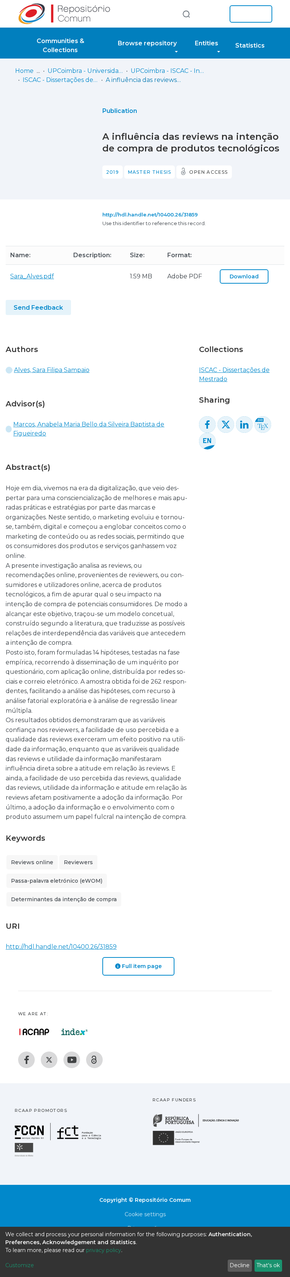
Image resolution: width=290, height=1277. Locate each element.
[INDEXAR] (74, 1031)
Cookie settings (145, 1214)
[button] (212, 14)
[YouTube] (71, 1060)
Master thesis (149, 172)
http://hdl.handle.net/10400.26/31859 (150, 215)
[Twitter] (49, 1060)
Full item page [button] (141, 966)
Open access (208, 172)
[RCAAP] (94, 1060)
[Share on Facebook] (207, 424)
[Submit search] (186, 14)
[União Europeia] (180, 1144)
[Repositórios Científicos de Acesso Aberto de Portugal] (34, 1031)
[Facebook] (26, 1060)
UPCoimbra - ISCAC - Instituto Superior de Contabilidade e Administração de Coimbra (168, 70)
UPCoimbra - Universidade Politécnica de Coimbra (85, 70)
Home (24, 70)
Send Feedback (38, 307)
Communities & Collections (60, 45)
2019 (112, 172)
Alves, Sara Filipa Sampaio (51, 370)
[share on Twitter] (226, 424)
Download (244, 276)
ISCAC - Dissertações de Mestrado (60, 79)
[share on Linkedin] (244, 424)
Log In (249, 14)
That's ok (268, 1265)
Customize (19, 1265)
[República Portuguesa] (200, 1126)
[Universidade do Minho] (25, 1156)
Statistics (250, 45)
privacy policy (103, 1250)
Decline (240, 1265)
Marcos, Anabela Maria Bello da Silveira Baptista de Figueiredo (88, 429)
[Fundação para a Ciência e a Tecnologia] (59, 1138)
